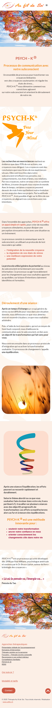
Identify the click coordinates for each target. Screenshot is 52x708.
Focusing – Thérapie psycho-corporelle (17, 655)
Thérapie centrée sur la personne (14, 652)
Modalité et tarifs (10, 681)
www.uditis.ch (8, 702)
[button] (47, 5)
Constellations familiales (11, 659)
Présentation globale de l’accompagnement (18, 647)
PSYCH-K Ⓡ (6, 662)
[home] (23, 5)
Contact (8, 690)
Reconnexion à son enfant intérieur (15, 657)
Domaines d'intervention (11, 650)
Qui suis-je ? (8, 672)
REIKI (4, 664)
